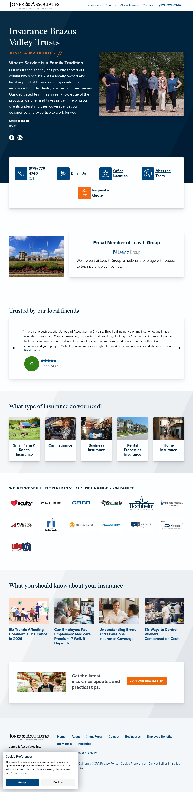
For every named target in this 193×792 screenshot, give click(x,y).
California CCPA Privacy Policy (98, 764)
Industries (84, 744)
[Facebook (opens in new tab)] (13, 138)
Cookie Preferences (134, 764)
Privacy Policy (18, 773)
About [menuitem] (109, 5)
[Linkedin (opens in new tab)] (21, 138)
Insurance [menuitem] (92, 5)
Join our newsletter (147, 680)
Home (61, 736)
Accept (22, 782)
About (76, 736)
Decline (58, 782)
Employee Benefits (159, 736)
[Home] (29, 737)
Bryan (13, 126)
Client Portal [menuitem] (128, 5)
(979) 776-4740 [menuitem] (170, 5)
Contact (114, 736)
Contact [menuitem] (148, 5)
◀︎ (14, 348)
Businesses (133, 736)
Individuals (64, 744)
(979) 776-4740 (87, 753)
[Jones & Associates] (34, 5)
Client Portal (94, 736)
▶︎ (181, 348)
